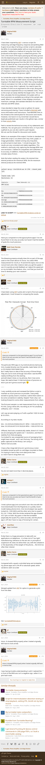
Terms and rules (15, 756)
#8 (43, 532)
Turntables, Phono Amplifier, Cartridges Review (24, 692)
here (20, 12)
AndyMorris (8, 722)
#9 (43, 560)
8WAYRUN (23, 763)
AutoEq (9, 121)
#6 (43, 467)
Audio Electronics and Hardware (23, 736)
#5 (43, 348)
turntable (4, 27)
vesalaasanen (9, 736)
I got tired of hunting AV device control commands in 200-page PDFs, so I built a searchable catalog (22, 731)
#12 (43, 656)
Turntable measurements (16, 690)
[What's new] (38, 2)
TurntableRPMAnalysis (12, 621)
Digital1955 (6, 24)
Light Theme (7, 753)
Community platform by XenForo (18, 760)
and (10, 221)
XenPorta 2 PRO (5, 763)
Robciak (7, 692)
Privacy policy (25, 756)
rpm (34, 24)
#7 (43, 488)
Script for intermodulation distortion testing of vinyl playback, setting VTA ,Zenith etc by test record (24, 701)
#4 (43, 288)
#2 (43, 234)
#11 (43, 638)
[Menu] (2, 2)
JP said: (4, 352)
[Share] (40, 39)
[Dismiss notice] (42, 8)
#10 (43, 584)
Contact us (4, 756)
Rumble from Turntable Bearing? (19, 720)
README (34, 110)
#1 (43, 39)
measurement (27, 24)
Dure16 (7, 714)
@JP (19, 42)
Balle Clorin (8, 705)
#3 (43, 255)
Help (32, 756)
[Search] (42, 2)
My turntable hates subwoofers (18, 712)
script (39, 24)
